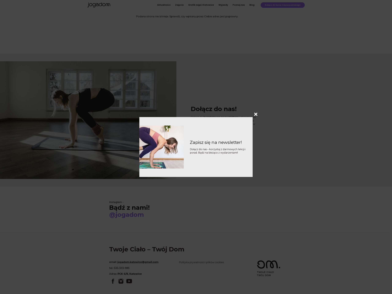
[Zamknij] (255, 114)
